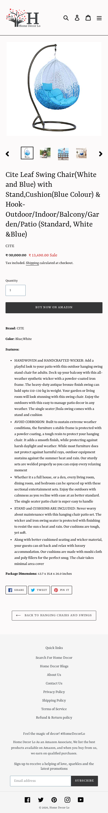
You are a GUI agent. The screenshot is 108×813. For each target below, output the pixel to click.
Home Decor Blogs (54, 666)
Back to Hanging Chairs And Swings (57, 615)
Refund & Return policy (54, 718)
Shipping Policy (54, 701)
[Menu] (99, 17)
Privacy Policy (54, 692)
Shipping (32, 263)
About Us (54, 675)
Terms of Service (54, 709)
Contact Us (54, 683)
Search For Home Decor (54, 658)
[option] (27, 152)
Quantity (12, 281)
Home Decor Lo (59, 807)
